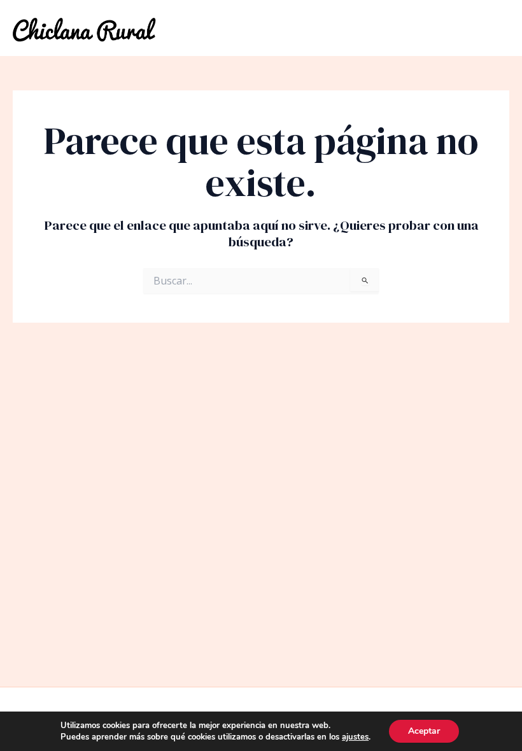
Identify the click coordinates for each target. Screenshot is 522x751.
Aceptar (424, 731)
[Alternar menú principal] (497, 28)
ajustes (355, 737)
